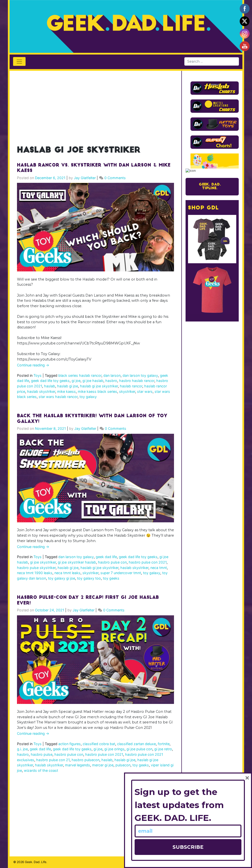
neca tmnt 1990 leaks (34, 573)
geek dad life (106, 557)
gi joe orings (114, 749)
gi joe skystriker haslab (77, 562)
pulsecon (122, 765)
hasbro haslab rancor (136, 380)
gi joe (76, 380)
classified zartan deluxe (136, 744)
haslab (49, 386)
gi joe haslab (92, 380)
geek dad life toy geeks (50, 380)
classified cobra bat (99, 744)
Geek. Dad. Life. (36, 862)
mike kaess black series (97, 391)
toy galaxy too (89, 578)
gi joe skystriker (43, 562)
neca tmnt (158, 568)
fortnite (164, 744)
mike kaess (66, 391)
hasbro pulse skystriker (36, 568)
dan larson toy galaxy (140, 375)
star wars (145, 391)
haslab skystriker (41, 391)
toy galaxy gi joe (61, 578)
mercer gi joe (102, 765)
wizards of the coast (41, 770)
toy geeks (111, 578)
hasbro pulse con (112, 562)
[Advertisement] (95, 105)
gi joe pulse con (139, 749)
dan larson (112, 375)
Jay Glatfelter (85, 178)
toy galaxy (88, 397)
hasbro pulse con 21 (53, 760)
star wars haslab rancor (58, 397)
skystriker (127, 391)
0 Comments (115, 178)
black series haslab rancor (79, 375)
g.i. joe (22, 749)
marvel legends (77, 765)
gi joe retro (163, 749)
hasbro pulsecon (85, 760)
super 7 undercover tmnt (120, 573)
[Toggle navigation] (19, 61)
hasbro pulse (41, 754)
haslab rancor (131, 386)
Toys (37, 375)
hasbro (111, 380)
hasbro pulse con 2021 (148, 562)
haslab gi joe (67, 386)
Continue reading (33, 365)
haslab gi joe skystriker (99, 386)
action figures (69, 744)
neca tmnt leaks (67, 573)
